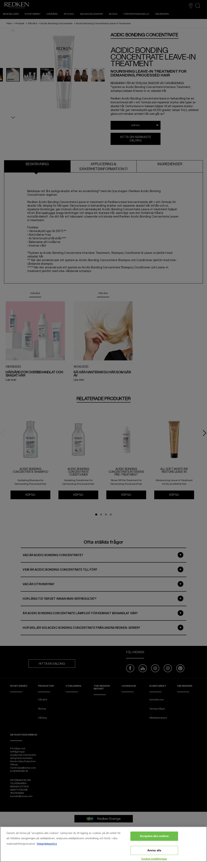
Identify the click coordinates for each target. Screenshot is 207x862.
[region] (103, 844)
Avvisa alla (154, 850)
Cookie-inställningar (154, 858)
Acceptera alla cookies (154, 836)
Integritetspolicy (47, 843)
